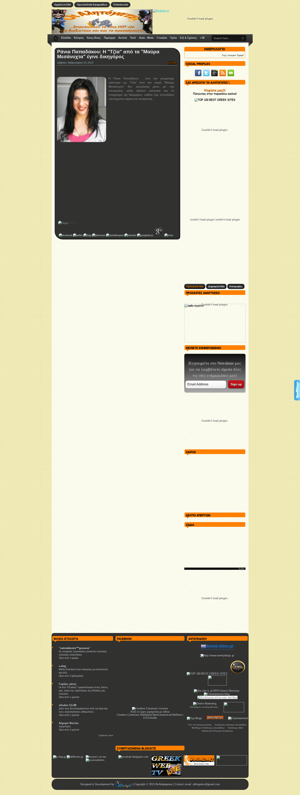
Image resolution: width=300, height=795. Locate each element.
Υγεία (173, 37)
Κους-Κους (94, 37)
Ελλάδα (66, 37)
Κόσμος (79, 37)
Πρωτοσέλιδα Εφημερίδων (92, 4)
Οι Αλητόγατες (164, 784)
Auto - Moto (146, 37)
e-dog (62, 666)
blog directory (211, 707)
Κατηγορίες (235, 286)
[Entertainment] (238, 718)
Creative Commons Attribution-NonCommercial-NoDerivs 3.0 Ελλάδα (150, 716)
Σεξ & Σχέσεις (188, 37)
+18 (202, 37)
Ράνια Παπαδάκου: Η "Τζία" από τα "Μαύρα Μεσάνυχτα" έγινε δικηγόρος (108, 54)
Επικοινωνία (120, 4)
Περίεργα (109, 37)
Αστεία (122, 37)
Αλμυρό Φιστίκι (69, 723)
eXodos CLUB (67, 705)
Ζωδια (241, 569)
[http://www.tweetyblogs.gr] (217, 655)
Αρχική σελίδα (62, 4)
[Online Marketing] (204, 703)
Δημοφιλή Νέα (216, 286)
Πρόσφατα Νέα (194, 286)
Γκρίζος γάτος (68, 684)
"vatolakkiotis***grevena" (74, 648)
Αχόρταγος (65, 726)
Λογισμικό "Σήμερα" (236, 55)
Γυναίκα (162, 37)
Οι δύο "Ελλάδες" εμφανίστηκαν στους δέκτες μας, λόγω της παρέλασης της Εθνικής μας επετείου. (83, 690)
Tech (133, 37)
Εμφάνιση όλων (106, 735)
